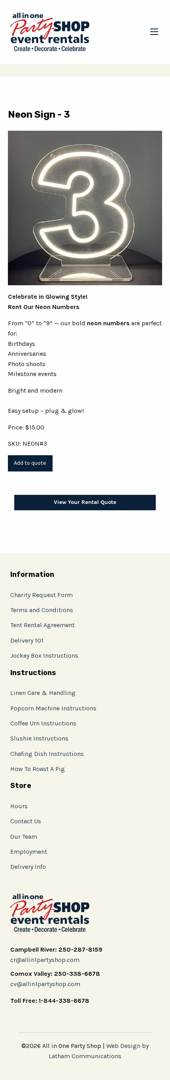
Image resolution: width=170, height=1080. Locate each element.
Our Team (23, 836)
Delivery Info (28, 866)
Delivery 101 (26, 640)
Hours (19, 806)
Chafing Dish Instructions (47, 754)
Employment (28, 851)
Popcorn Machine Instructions (53, 708)
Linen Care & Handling (43, 692)
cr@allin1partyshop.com (44, 960)
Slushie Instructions (39, 738)
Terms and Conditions (41, 610)
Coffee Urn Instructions (43, 723)
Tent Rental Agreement (42, 625)
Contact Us (25, 821)
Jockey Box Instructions (44, 655)
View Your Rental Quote (85, 502)
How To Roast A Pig (37, 769)
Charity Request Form (41, 595)
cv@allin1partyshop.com (45, 984)
